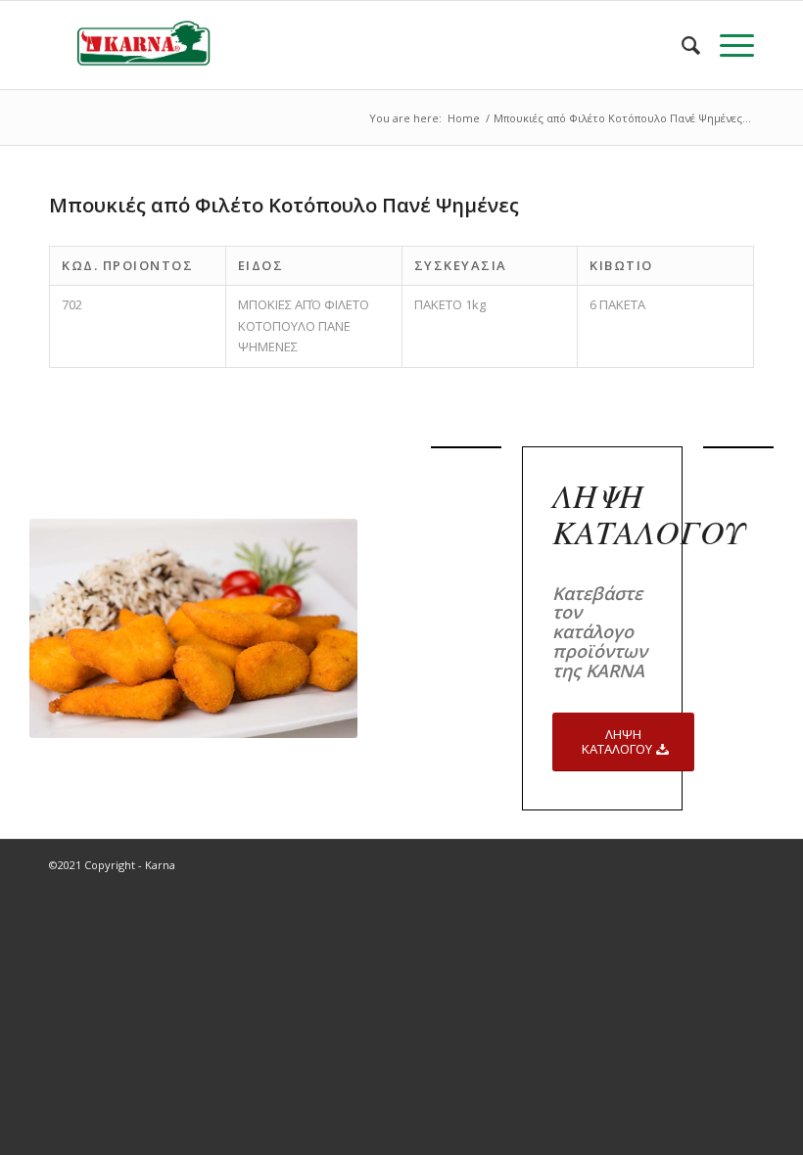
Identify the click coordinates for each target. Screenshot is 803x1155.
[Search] (681, 45)
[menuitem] (681, 45)
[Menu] (727, 45)
